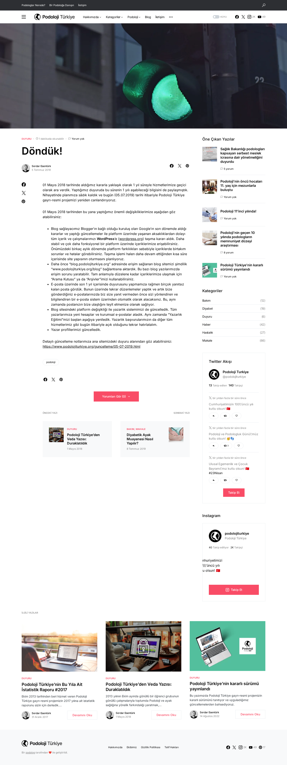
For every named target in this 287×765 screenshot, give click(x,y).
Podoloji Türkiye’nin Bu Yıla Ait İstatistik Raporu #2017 (52, 687)
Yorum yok (78, 138)
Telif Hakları (172, 747)
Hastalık (207, 332)
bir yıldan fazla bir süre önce (229, 398)
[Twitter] (243, 17)
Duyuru (27, 138)
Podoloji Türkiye (235, 538)
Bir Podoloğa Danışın (61, 5)
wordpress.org (131, 239)
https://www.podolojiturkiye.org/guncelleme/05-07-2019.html (91, 346)
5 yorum (229, 168)
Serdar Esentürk (41, 166)
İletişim (82, 5)
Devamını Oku (82, 715)
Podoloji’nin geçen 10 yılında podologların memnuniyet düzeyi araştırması (237, 239)
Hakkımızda (115, 747)
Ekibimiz (132, 747)
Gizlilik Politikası (150, 747)
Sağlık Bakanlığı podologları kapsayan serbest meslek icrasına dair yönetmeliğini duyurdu (242, 155)
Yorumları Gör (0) (114, 396)
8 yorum (229, 252)
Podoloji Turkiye (236, 372)
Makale (141, 429)
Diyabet (207, 308)
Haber (206, 324)
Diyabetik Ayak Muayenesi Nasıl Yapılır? (140, 439)
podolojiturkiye (237, 533)
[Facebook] (237, 17)
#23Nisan (216, 473)
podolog (30, 752)
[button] (263, 5)
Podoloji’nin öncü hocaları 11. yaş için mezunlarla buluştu (241, 185)
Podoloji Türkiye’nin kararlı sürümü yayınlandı (241, 267)
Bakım (130, 429)
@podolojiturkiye (234, 376)
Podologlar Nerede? (33, 5)
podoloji (50, 362)
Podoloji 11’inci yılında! (238, 211)
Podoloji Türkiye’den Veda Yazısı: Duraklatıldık (83, 439)
